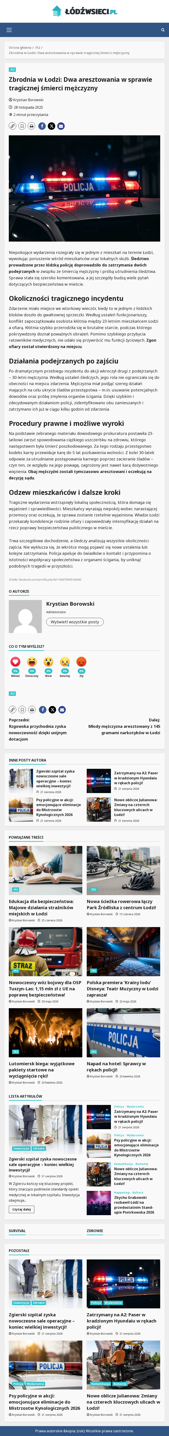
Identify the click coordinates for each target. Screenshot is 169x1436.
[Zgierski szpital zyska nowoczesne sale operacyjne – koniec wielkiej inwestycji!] (45, 1129)
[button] (9, 30)
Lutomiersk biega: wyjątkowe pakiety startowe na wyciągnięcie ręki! (42, 1070)
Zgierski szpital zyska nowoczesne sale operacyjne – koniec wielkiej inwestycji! (21, 781)
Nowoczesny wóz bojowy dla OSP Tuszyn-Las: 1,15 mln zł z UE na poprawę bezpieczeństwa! (45, 989)
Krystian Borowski (28, 99)
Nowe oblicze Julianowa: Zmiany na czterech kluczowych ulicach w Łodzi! (99, 809)
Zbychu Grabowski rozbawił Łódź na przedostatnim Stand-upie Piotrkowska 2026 (99, 1203)
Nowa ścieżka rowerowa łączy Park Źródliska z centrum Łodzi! (121, 904)
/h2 (12, 69)
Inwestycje (21, 1148)
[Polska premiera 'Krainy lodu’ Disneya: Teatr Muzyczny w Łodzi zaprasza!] (123, 951)
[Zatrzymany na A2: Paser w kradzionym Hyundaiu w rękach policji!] (123, 1284)
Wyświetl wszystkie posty (75, 621)
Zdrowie (39, 1148)
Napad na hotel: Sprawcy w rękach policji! (116, 1067)
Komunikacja (123, 1164)
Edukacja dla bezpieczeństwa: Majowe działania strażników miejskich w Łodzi (41, 907)
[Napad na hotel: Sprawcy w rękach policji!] (123, 1032)
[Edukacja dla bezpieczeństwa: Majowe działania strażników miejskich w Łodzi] (45, 870)
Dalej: (124, 726)
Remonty (142, 1164)
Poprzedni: (38, 729)
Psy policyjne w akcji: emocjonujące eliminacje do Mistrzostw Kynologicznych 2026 (21, 809)
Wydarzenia (135, 1106)
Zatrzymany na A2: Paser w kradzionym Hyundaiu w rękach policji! (99, 781)
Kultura (137, 1192)
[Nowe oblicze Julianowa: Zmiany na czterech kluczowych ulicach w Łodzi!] (123, 1365)
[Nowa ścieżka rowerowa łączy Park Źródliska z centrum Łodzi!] (123, 870)
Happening (122, 1192)
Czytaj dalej (23, 1210)
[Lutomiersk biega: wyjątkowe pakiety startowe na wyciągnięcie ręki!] (45, 1032)
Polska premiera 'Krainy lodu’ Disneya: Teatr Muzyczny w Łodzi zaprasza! (122, 989)
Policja (119, 1106)
